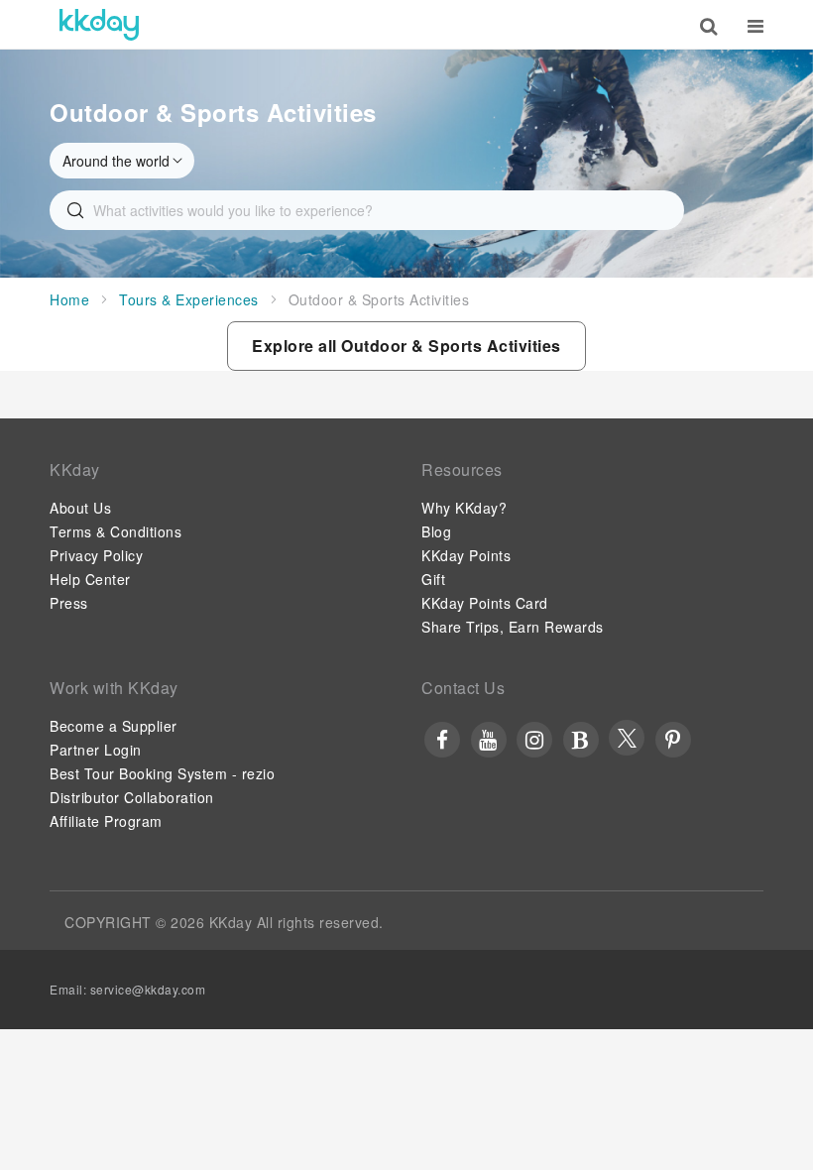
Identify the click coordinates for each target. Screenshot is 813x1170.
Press (69, 603)
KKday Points (466, 555)
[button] (406, 346)
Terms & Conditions (115, 531)
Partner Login (96, 750)
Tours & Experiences (189, 299)
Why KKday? (464, 508)
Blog (436, 531)
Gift (433, 579)
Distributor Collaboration (132, 797)
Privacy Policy (96, 555)
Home (69, 299)
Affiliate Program (106, 821)
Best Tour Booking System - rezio (162, 773)
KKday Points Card (484, 603)
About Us (80, 508)
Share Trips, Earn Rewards (512, 627)
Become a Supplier (113, 726)
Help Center (90, 579)
